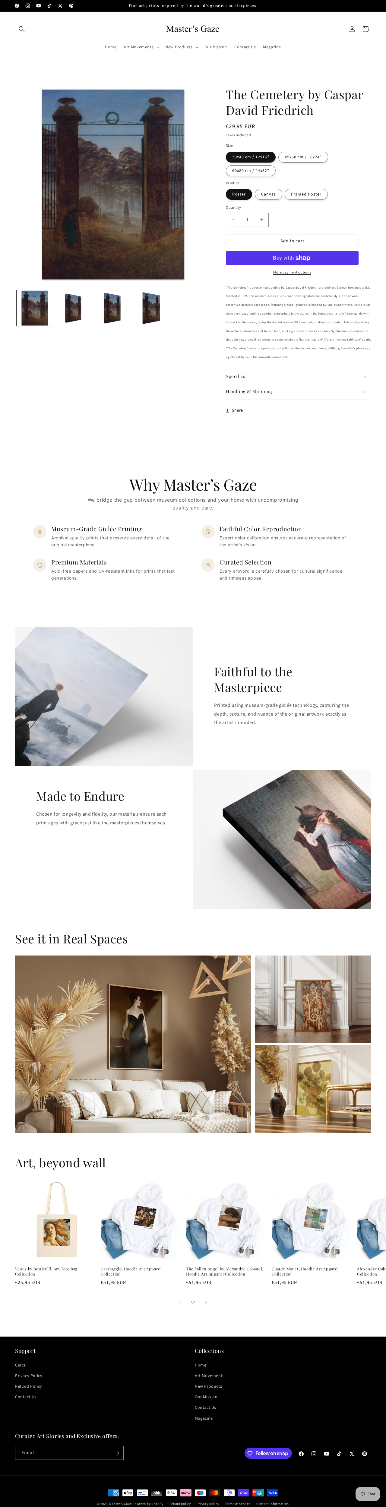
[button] (21, 29)
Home (200, 1365)
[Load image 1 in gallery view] (35, 308)
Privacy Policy (28, 1376)
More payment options (292, 272)
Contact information (272, 1503)
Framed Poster (306, 194)
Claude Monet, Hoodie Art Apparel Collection (305, 1271)
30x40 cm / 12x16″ (250, 157)
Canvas (268, 194)
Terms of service (237, 1503)
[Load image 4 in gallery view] (74, 308)
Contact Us (25, 1397)
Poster (239, 194)
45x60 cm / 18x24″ (303, 157)
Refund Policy (28, 1386)
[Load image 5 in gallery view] (113, 308)
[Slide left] (179, 1302)
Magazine (204, 1418)
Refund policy (180, 1503)
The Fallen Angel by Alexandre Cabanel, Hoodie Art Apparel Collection (224, 1271)
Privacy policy (208, 1503)
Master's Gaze (120, 1504)
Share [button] (237, 410)
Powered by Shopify (147, 1504)
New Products (208, 1386)
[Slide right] (206, 1302)
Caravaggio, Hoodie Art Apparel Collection (131, 1271)
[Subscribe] (116, 1453)
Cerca (20, 1365)
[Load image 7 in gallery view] (152, 308)
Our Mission (206, 1397)
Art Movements (210, 1376)
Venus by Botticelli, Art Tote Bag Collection (46, 1271)
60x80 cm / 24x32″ (250, 171)
